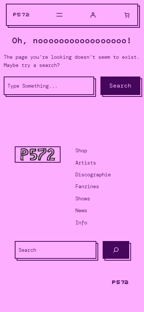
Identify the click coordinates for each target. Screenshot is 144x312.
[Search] (116, 250)
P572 (21, 15)
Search (120, 85)
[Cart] (126, 15)
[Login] (92, 15)
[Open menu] (59, 14)
